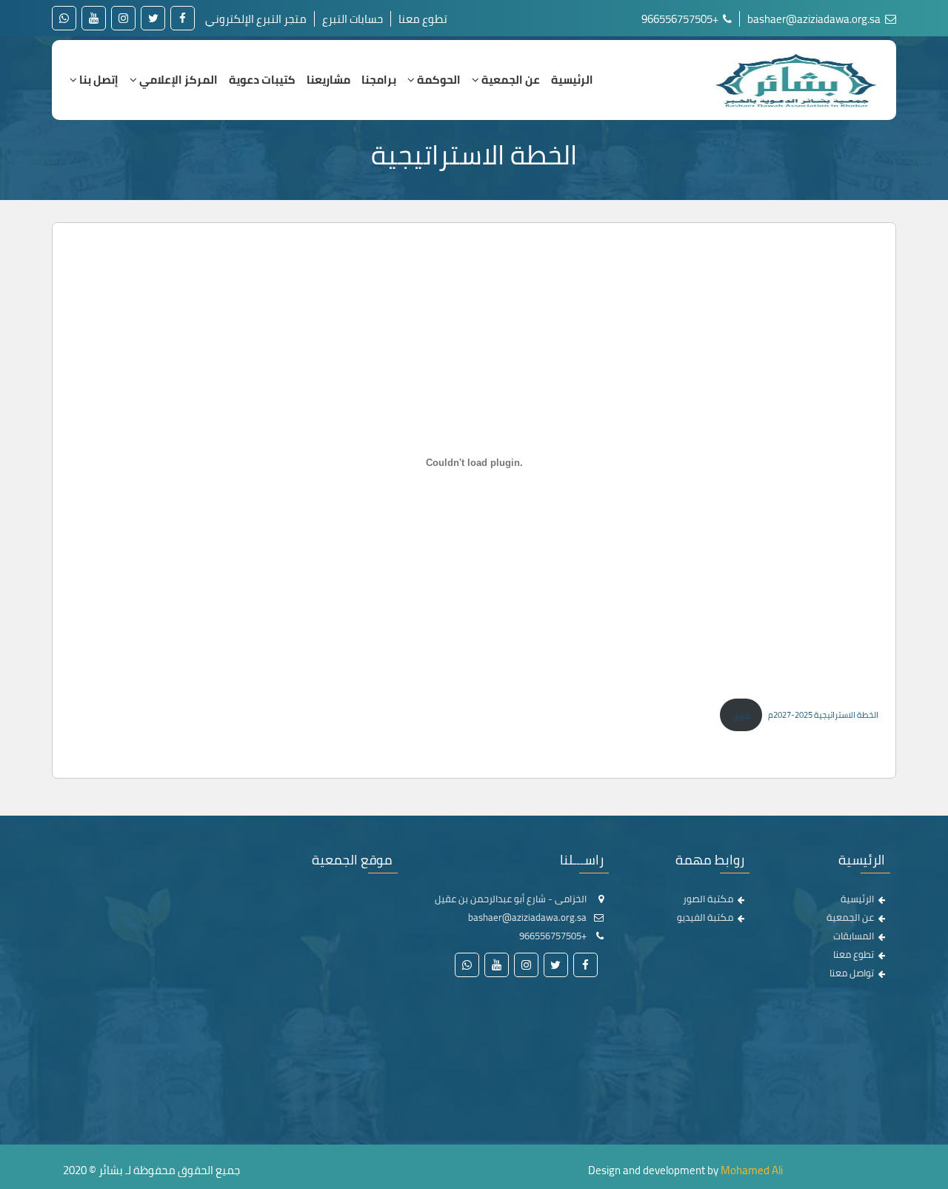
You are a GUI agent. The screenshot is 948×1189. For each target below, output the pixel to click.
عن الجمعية (509, 79)
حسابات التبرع (352, 19)
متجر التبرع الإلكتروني (256, 19)
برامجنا (378, 79)
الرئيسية (572, 79)
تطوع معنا (422, 19)
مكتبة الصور (708, 898)
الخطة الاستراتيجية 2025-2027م (823, 715)
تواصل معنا (852, 973)
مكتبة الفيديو (705, 917)
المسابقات (853, 936)
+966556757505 (681, 19)
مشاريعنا (328, 79)
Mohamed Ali (752, 1170)
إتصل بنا (97, 79)
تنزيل (741, 715)
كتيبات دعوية (262, 79)
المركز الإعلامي (177, 79)
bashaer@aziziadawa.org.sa (815, 19)
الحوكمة (438, 79)
